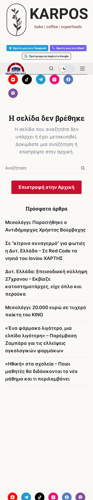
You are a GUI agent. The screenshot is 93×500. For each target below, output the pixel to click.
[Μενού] (82, 68)
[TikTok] (27, 79)
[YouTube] (13, 79)
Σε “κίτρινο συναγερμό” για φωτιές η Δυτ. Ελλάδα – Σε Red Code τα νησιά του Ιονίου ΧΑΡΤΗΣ (45, 251)
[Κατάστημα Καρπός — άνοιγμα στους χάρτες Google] (46, 20)
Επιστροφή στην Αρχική (46, 187)
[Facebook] (68, 79)
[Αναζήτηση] (51, 68)
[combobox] (41, 168)
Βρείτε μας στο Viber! (70, 48)
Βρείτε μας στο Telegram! (29, 48)
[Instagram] (54, 79)
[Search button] (83, 168)
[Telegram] (41, 79)
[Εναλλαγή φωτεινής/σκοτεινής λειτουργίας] (66, 68)
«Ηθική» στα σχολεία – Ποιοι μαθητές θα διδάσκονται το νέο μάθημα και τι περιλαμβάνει (41, 371)
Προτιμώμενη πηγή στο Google (49, 56)
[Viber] (13, 93)
